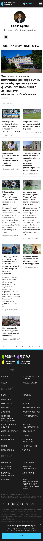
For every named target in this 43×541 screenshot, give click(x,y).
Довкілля (6, 412)
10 (36, 346)
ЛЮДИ (4, 383)
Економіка (6, 403)
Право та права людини (8, 425)
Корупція (27, 395)
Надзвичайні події (31, 407)
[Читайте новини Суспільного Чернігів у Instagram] (8, 504)
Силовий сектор (9, 431)
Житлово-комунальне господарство (8, 418)
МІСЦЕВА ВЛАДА (29, 383)
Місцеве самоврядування (31, 425)
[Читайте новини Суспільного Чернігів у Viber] (17, 504)
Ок (21, 536)
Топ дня (26, 450)
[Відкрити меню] (41, 3)
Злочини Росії (8, 439)
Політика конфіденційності (10, 474)
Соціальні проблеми (27, 440)
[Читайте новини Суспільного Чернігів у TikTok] (32, 504)
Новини (5, 376)
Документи (28, 473)
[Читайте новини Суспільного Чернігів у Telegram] (22, 504)
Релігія (25, 435)
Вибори (5, 407)
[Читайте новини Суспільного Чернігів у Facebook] (3, 504)
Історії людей (29, 431)
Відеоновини (8, 450)
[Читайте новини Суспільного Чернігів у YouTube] (13, 504)
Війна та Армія (29, 446)
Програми (6, 479)
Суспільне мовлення (6, 467)
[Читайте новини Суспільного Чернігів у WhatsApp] (27, 504)
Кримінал (6, 399)
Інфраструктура (30, 416)
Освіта (25, 403)
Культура (27, 399)
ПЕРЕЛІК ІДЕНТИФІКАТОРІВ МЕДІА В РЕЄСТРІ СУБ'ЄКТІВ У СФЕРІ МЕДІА (30, 483)
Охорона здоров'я (31, 412)
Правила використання (29, 467)
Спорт (4, 446)
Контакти (6, 462)
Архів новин (28, 462)
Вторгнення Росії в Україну (31, 377)
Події (3, 395)
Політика (6, 435)
